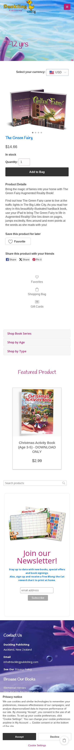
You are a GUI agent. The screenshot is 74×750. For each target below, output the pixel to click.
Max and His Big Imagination (21, 692)
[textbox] (57, 72)
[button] (67, 7)
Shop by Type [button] (16, 351)
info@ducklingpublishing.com (21, 662)
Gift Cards (37, 306)
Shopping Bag (37, 294)
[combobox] (57, 72)
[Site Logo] (20, 7)
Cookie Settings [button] (37, 745)
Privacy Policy (23, 669)
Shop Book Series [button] (19, 333)
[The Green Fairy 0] (37, 109)
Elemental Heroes (15, 687)
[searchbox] (35, 483)
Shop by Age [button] (16, 342)
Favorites (37, 281)
